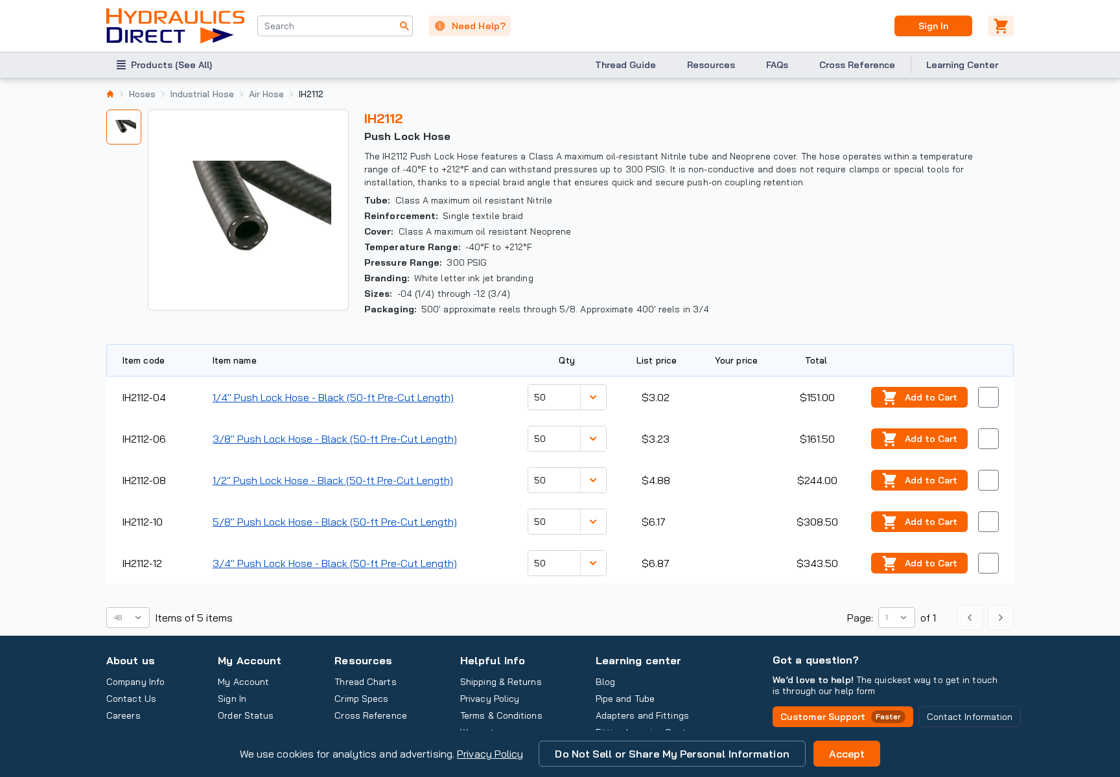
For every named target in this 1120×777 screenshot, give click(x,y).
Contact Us (131, 698)
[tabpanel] (248, 210)
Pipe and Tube (625, 698)
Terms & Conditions (501, 715)
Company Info (135, 682)
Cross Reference (857, 65)
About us (130, 660)
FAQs (777, 65)
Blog (605, 682)
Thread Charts (365, 682)
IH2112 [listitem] (311, 94)
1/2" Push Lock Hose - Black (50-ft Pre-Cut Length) (333, 480)
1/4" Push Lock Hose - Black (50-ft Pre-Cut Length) (333, 397)
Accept (847, 753)
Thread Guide (625, 65)
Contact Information (970, 717)
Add (931, 397)
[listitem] (110, 94)
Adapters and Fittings (642, 715)
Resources (711, 65)
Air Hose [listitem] (266, 94)
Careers (123, 715)
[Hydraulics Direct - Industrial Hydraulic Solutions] (175, 26)
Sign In (933, 26)
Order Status (246, 715)
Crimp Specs (361, 698)
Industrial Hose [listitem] (202, 94)
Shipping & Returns (501, 682)
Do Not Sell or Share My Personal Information (672, 753)
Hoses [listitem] (142, 94)
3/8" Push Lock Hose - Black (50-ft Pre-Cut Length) (335, 438)
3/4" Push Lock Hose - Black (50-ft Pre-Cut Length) (335, 563)
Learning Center (962, 65)
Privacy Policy (490, 753)
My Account (249, 660)
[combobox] (335, 26)
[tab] (123, 127)
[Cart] (1001, 26)
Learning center (638, 660)
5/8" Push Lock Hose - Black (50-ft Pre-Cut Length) (335, 521)
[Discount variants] (593, 397)
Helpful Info (492, 660)
